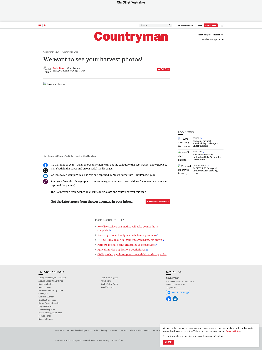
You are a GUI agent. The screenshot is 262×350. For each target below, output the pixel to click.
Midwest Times (45, 316)
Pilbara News (106, 281)
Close (168, 342)
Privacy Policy (103, 340)
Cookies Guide (233, 331)
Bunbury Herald (45, 287)
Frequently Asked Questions (79, 330)
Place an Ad (218, 35)
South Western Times (109, 284)
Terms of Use (117, 340)
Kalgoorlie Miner (45, 306)
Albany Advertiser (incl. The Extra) (52, 278)
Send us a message (180, 292)
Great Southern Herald (47, 300)
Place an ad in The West (140, 330)
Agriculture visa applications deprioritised (121, 249)
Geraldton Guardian (46, 297)
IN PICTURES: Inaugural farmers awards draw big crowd (129, 239)
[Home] (44, 25)
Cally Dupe (165, 69)
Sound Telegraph (107, 287)
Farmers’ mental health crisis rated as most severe (126, 244)
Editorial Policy (100, 330)
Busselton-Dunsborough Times (51, 290)
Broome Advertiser (46, 284)
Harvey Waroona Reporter (49, 303)
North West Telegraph (109, 278)
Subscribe (210, 25)
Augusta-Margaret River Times (51, 281)
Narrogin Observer (46, 319)
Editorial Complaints (119, 330)
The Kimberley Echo (47, 309)
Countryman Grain (70, 52)
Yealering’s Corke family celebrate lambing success (126, 235)
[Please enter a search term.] (170, 25)
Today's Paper (204, 35)
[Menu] (40, 25)
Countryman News (51, 52)
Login (199, 25)
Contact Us (60, 330)
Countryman (44, 293)
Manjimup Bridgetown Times (50, 313)
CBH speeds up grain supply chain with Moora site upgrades (131, 254)
